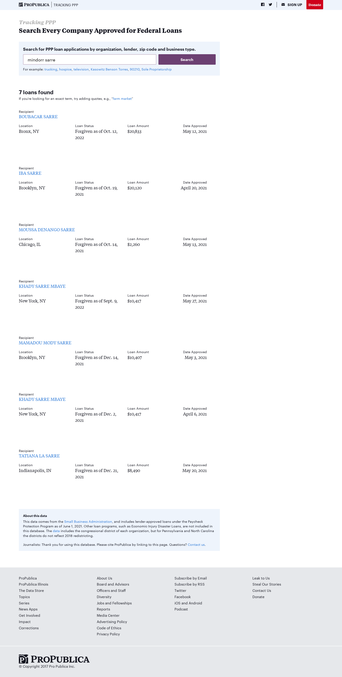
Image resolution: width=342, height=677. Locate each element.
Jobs (100, 602)
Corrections (29, 627)
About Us (104, 578)
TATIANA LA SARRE (39, 455)
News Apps (28, 609)
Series (24, 602)
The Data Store (31, 590)
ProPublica (28, 578)
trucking (50, 69)
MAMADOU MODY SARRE (45, 342)
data (56, 530)
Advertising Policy (112, 621)
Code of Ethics (109, 627)
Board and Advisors (113, 584)
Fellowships (122, 602)
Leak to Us (261, 578)
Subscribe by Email (190, 578)
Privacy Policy (108, 633)
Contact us (196, 544)
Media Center (108, 615)
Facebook (182, 596)
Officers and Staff (111, 590)
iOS (177, 602)
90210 (135, 69)
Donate (314, 4)
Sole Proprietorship (156, 69)
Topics (24, 596)
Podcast (181, 609)
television (81, 69)
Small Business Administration (88, 521)
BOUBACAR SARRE (38, 116)
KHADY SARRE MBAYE (42, 286)
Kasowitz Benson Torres (109, 69)
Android (195, 602)
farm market (122, 98)
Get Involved (29, 615)
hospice (65, 69)
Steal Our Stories (266, 584)
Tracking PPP (66, 4)
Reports (103, 609)
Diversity (104, 596)
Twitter (180, 590)
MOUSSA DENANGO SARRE (47, 229)
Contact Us (261, 590)
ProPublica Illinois (33, 584)
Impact (25, 621)
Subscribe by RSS (189, 584)
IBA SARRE (30, 173)
